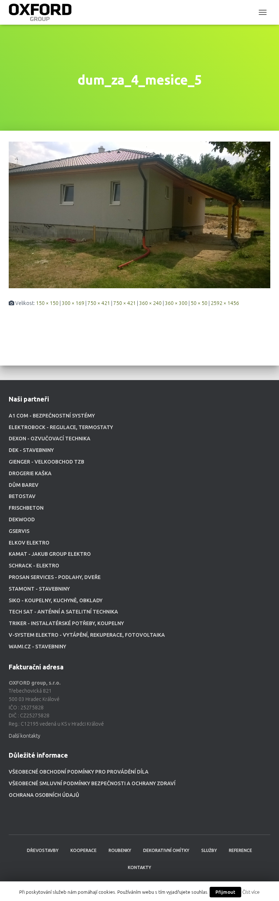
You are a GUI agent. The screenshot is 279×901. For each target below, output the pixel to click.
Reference (240, 850)
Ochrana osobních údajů (44, 795)
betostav (22, 496)
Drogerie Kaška (30, 473)
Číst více (251, 892)
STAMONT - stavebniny (39, 589)
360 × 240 (150, 303)
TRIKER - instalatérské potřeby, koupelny (66, 623)
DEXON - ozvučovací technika (49, 438)
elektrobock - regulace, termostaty (61, 427)
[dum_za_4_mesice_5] (139, 214)
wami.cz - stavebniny (37, 646)
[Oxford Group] (43, 12)
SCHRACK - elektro (34, 565)
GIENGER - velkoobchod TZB (46, 462)
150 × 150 (47, 303)
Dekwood (22, 519)
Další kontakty (24, 736)
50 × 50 (199, 303)
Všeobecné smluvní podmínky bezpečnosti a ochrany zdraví (92, 783)
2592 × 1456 (225, 303)
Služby (209, 850)
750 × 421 (99, 303)
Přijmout (225, 891)
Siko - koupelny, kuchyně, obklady (55, 600)
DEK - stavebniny (31, 450)
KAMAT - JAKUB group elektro (50, 554)
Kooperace (83, 850)
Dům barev (24, 485)
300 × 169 (73, 303)
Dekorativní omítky (166, 850)
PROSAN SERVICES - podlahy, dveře (55, 577)
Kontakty (139, 867)
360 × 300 (176, 303)
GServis (19, 531)
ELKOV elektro (29, 543)
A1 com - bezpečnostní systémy (52, 416)
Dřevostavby (42, 850)
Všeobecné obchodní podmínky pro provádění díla (79, 772)
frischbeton (26, 508)
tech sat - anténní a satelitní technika (63, 612)
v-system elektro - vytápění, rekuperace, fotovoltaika (87, 635)
